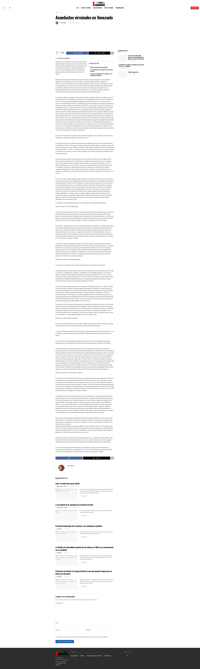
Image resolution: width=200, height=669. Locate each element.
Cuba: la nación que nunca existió (98, 67)
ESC (78, 8)
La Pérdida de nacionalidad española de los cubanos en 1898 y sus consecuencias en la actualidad (84, 548)
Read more (84, 496)
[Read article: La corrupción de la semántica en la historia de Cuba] (66, 515)
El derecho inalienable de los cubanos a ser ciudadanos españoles (101, 74)
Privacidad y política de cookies (94, 655)
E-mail (57, 630)
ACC (60, 658)
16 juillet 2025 (66, 529)
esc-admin (63, 23)
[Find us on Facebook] (7, 8)
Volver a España (86, 8)
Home (56, 12)
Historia (61, 12)
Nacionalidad (119, 8)
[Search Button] (187, 8)
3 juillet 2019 (132, 74)
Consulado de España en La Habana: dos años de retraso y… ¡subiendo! (131, 65)
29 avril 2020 (71, 23)
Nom (57, 623)
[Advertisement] (100, 36)
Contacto (82, 655)
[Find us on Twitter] (10, 8)
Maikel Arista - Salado (62, 486)
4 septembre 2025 (73, 486)
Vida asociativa (97, 8)
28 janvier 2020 (132, 61)
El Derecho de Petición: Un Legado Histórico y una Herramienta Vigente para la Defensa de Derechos (83, 572)
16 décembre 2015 (123, 68)
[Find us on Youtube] (15, 8)
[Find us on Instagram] (12, 8)
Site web (88, 630)
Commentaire (59, 603)
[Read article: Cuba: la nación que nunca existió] (66, 493)
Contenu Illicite (107, 655)
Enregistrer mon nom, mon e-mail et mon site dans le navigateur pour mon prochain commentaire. (82, 637)
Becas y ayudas (108, 8)
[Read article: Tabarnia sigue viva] (122, 74)
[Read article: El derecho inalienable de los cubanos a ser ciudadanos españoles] (66, 536)
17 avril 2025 (66, 552)
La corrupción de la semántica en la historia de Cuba (101, 70)
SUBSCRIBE (195, 8)
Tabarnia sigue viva (133, 72)
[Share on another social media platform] (112, 53)
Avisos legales (74, 655)
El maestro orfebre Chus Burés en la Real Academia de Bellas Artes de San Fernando (136, 57)
